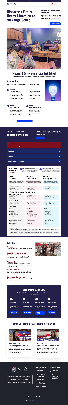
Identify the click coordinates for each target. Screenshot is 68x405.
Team (29, 4)
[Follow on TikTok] (37, 396)
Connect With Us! (14, 312)
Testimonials (43, 4)
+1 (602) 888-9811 (41, 383)
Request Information (41, 379)
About (25, 4)
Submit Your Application (38, 313)
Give (39, 4)
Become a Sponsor (55, 368)
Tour (22, 4)
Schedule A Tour (55, 23)
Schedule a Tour (41, 377)
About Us (41, 368)
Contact (48, 4)
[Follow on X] (34, 396)
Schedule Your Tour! (27, 312)
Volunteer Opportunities (55, 371)
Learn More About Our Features (24, 121)
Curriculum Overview (41, 371)
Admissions (34, 4)
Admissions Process (41, 370)
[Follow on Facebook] (31, 396)
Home (19, 4)
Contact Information (41, 376)
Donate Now (55, 370)
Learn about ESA (52, 312)
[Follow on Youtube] (40, 396)
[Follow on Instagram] (28, 396)
